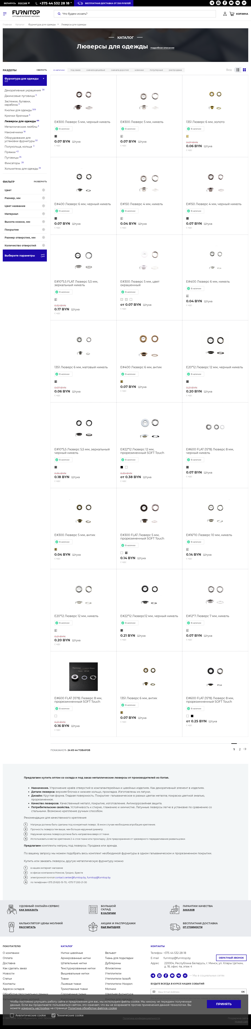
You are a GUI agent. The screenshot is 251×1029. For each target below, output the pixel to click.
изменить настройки (35, 1008)
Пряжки (12, 152)
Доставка (9, 963)
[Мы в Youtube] (231, 3)
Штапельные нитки (74, 963)
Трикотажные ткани (74, 989)
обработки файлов (95, 1008)
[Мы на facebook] (225, 3)
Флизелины (113, 968)
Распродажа (175, 70)
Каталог (67, 946)
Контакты (9, 983)
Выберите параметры (20, 255)
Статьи (7, 978)
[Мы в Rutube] (244, 3)
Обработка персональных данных (25, 994)
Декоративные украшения (24, 90)
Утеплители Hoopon (118, 983)
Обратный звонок (231, 957)
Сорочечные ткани (73, 994)
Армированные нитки (76, 958)
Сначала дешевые (95, 70)
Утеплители (113, 973)
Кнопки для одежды (20, 110)
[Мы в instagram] (218, 3)
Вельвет (110, 953)
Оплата (7, 958)
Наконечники (15, 132)
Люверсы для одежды (22, 121)
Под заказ (75, 70)
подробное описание (162, 47)
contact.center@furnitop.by (70, 877)
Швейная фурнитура (119, 994)
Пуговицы (13, 157)
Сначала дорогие (120, 70)
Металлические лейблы (22, 126)
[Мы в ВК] (237, 3)
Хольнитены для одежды (23, 168)
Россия (22, 3)
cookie (112, 1008)
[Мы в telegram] (212, 3)
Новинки (139, 70)
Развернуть (40, 181)
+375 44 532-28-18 (175, 953)
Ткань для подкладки (119, 958)
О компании (11, 953)
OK (243, 991)
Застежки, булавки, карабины (18, 103)
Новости (9, 973)
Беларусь (10, 3)
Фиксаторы (14, 163)
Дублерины (113, 963)
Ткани (65, 978)
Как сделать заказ (15, 968)
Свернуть (42, 70)
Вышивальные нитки (75, 973)
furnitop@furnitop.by (99, 877)
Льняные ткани (71, 983)
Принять (224, 1004)
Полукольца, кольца (19, 146)
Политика (75, 1008)
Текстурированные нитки (78, 968)
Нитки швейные (72, 953)
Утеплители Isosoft (118, 978)
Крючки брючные (17, 115)
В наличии (59, 70)
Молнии (110, 989)
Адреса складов (13, 989)
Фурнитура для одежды (22, 80)
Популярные (156, 70)
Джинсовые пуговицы (21, 96)
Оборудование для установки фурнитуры (21, 139)
